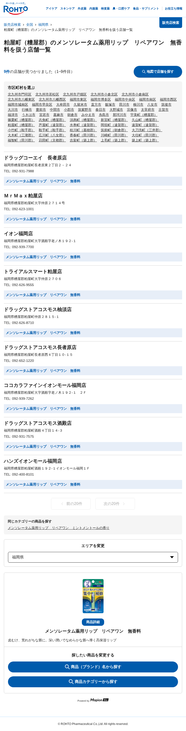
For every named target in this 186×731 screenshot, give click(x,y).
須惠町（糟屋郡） (83, 120)
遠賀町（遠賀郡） (145, 125)
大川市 (13, 110)
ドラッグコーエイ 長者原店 (35, 157)
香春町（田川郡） (83, 135)
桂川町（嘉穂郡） (83, 130)
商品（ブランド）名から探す (96, 667)
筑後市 (166, 104)
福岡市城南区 (18, 104)
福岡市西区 (168, 99)
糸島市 (104, 115)
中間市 (55, 110)
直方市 (96, 104)
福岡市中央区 (125, 99)
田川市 (124, 104)
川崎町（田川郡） (114, 135)
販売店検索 (12, 24)
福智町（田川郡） (21, 140)
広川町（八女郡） (52, 135)
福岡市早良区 (42, 104)
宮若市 (44, 115)
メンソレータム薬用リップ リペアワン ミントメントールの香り (58, 528)
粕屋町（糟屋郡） (21, 125)
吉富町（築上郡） (83, 140)
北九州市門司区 (19, 94)
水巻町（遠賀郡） (83, 125)
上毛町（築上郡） (114, 140)
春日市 (100, 110)
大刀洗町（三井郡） (147, 130)
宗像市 (132, 110)
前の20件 (74, 504)
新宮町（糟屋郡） (114, 120)
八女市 (152, 104)
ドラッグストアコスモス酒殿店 (38, 423)
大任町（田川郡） (145, 135)
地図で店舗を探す (160, 71)
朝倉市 (72, 115)
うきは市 (28, 115)
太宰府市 (148, 110)
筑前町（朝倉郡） (114, 130)
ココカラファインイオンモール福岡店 (45, 385)
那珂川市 (119, 115)
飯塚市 (110, 104)
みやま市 (88, 115)
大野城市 (116, 110)
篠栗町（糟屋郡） (21, 120)
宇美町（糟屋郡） (143, 115)
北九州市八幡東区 (21, 99)
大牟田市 (63, 104)
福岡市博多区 (101, 99)
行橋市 (27, 110)
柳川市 (138, 104)
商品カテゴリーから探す (96, 681)
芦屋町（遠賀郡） (52, 125)
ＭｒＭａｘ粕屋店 (23, 195)
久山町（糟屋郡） (145, 120)
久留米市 (80, 104)
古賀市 (163, 110)
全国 (29, 24)
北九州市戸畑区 (75, 94)
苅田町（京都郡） (52, 140)
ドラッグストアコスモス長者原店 (40, 347)
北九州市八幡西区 (52, 99)
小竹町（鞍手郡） (21, 130)
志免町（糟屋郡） (52, 120)
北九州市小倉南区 (135, 94)
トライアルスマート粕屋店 (33, 271)
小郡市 (69, 110)
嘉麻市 (58, 115)
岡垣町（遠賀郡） (114, 125)
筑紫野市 (85, 110)
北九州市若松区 (47, 94)
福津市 (13, 115)
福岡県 (43, 24)
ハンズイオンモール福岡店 (33, 461)
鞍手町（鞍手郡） (52, 130)
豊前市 (41, 110)
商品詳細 (93, 622)
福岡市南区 (147, 99)
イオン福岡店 (18, 233)
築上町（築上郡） (145, 140)
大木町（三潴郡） (21, 135)
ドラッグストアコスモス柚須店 (38, 309)
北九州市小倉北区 (104, 94)
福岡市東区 (78, 99)
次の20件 (112, 504)
